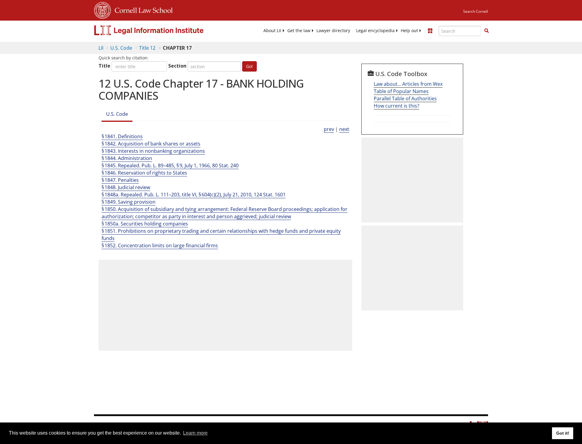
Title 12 (147, 48)
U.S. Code (121, 48)
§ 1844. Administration (127, 158)
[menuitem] (272, 31)
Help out (409, 30)
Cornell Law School (142, 9)
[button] (486, 30)
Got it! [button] (562, 433)
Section (177, 65)
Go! (249, 66)
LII (101, 48)
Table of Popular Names (401, 91)
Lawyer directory (333, 30)
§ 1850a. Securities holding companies (145, 223)
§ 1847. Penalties (120, 180)
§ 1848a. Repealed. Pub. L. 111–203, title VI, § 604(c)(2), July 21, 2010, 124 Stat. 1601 (194, 194)
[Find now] (486, 31)
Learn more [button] (195, 433)
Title (104, 65)
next (344, 129)
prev (329, 129)
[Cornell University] (102, 9)
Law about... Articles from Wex (408, 84)
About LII (272, 30)
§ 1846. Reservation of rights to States (144, 172)
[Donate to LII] (430, 31)
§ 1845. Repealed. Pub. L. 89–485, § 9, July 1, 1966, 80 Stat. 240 (170, 165)
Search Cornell (475, 11)
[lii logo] (162, 30)
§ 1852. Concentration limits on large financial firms (160, 245)
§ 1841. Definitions (122, 136)
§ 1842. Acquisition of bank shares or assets (151, 143)
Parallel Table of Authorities (405, 98)
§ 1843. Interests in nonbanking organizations (153, 151)
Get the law (298, 30)
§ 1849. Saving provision (129, 202)
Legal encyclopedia (375, 30)
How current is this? (396, 105)
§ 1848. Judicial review (126, 187)
